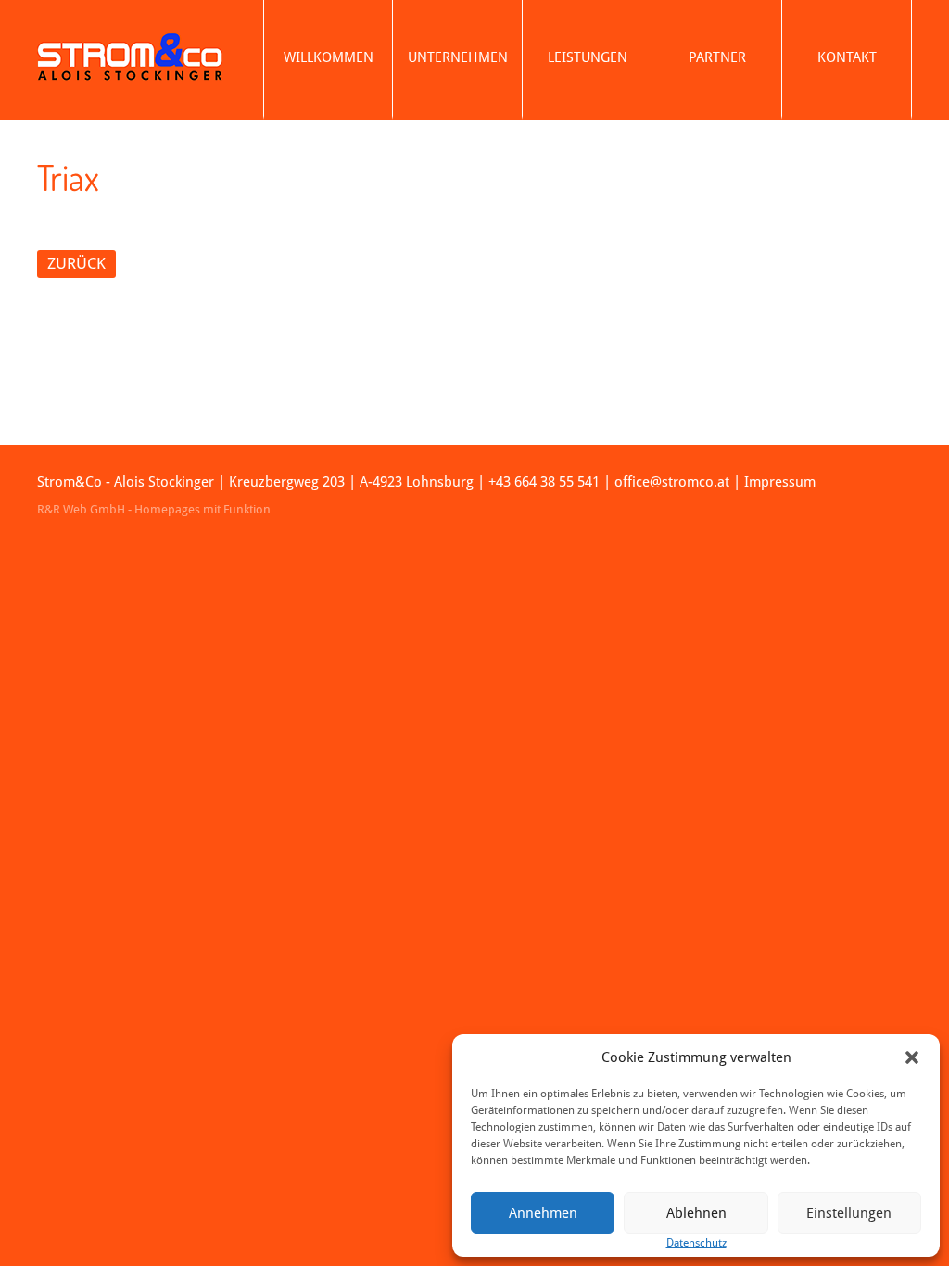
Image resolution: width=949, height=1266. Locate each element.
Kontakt (847, 57)
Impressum (780, 482)
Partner (717, 57)
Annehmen (543, 1213)
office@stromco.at (671, 482)
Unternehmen (458, 57)
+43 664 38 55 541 (544, 482)
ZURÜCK (76, 263)
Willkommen (328, 57)
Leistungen (587, 57)
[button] (912, 1057)
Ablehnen (696, 1213)
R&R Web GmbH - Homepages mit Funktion (154, 509)
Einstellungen (849, 1213)
